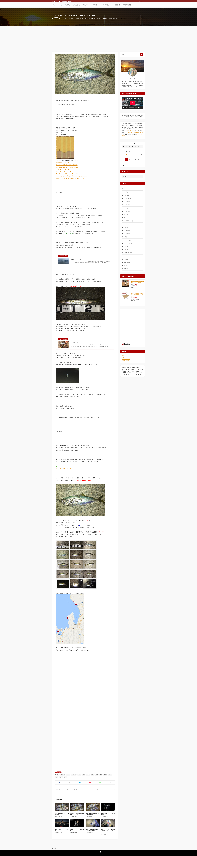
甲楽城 (104, 18)
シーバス (127, 224)
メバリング (73, 18)
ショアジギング (128, 221)
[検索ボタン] (133, 5)
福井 (107, 18)
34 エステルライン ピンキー (64, 171)
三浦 (80, 18)
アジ (61, 18)
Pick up (127, 189)
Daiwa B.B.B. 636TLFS (62, 169)
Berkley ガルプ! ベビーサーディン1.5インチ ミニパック (71, 176)
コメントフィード (126, 359)
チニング (127, 233)
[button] (59, 782)
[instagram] (144, 1)
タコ (126, 227)
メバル (77, 18)
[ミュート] (139, 107)
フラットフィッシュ (130, 240)
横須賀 (95, 18)
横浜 (92, 18)
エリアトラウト (128, 205)
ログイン (124, 355)
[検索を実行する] (141, 54)
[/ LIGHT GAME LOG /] (53, 4)
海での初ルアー (74, 343)
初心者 (89, 18)
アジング (56, 18)
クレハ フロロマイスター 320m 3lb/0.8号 (67, 167)
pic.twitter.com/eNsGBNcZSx (135, 132)
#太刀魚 (129, 130)
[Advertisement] (98, 37)
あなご (126, 192)
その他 (126, 195)
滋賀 (101, 18)
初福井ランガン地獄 (76, 259)
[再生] (123, 107)
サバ (125, 217)
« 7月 (123, 165)
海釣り (98, 18)
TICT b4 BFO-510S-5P (62, 163)
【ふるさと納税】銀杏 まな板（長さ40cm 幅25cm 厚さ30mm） (137, 294)
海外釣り (127, 262)
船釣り (126, 268)
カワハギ (127, 211)
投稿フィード (125, 357)
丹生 (86, 18)
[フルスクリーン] (141, 107)
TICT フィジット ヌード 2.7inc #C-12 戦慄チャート (70, 178)
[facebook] (140, 1)
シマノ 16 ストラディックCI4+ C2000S (66, 165)
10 (126, 154)
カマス (69, 18)
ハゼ (125, 237)
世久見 (83, 18)
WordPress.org (125, 360)
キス (126, 214)
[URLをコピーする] (110, 782)
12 (132, 154)
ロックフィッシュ (129, 256)
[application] (132, 103)
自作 (125, 265)
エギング (127, 201)
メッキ (126, 249)
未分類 (126, 259)
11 (129, 154)
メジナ (126, 246)
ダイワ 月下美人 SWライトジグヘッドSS (67, 174)
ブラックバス (128, 243)
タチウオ (127, 230)
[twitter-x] (142, 1)
